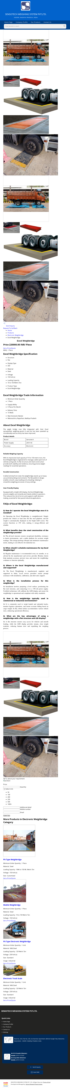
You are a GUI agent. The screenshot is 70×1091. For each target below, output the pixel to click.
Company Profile (22, 22)
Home (10, 330)
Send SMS (36, 1072)
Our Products (35, 22)
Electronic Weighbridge (16, 335)
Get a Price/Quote (9, 348)
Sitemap (5, 1032)
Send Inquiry (10, 326)
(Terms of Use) (46, 1082)
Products (11, 333)
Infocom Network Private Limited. (34, 1084)
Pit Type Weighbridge (12, 859)
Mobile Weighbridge (12, 905)
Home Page (8, 22)
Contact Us (47, 22)
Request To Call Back (10, 328)
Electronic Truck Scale (12, 978)
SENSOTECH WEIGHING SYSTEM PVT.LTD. (25, 15)
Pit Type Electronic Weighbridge (17, 941)
